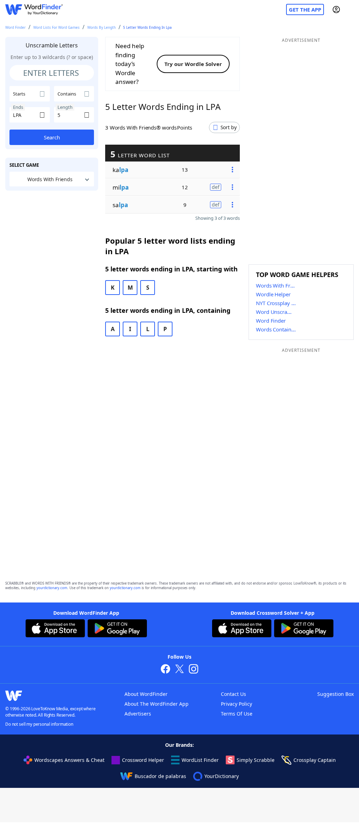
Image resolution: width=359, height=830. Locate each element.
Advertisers (137, 713)
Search (52, 137)
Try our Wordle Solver (193, 63)
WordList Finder (200, 760)
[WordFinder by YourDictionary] (34, 9)
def (215, 187)
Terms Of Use (236, 713)
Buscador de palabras (160, 776)
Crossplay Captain (314, 760)
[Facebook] (165, 669)
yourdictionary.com (51, 588)
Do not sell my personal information (39, 724)
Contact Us (233, 694)
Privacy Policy (236, 703)
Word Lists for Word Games (56, 27)
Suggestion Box (335, 694)
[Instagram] (193, 669)
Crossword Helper (143, 760)
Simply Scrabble (256, 760)
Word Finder (15, 27)
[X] (179, 669)
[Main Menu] (351, 9)
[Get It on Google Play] (117, 629)
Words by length (101, 27)
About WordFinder (146, 694)
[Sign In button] (336, 9)
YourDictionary (221, 776)
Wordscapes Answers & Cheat (69, 760)
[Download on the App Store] (55, 629)
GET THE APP (305, 9)
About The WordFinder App (156, 703)
